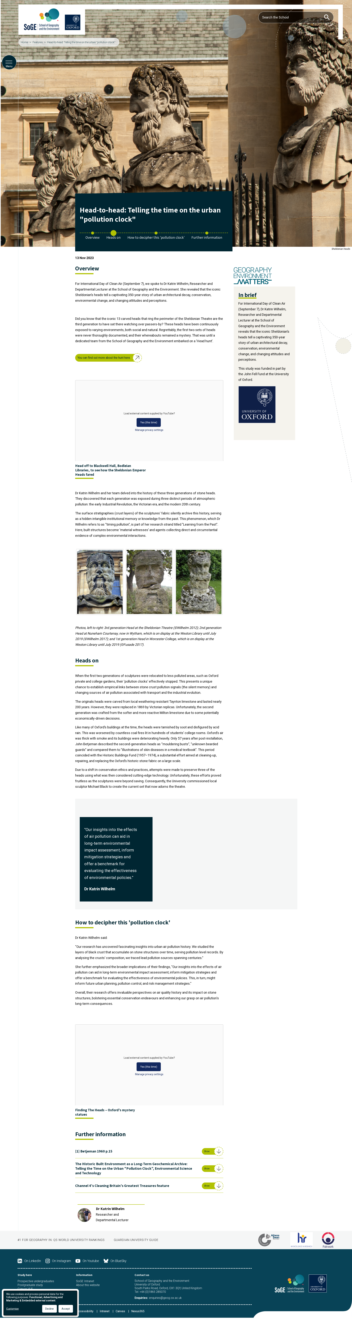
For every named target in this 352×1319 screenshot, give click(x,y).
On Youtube (91, 1261)
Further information (206, 237)
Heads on (113, 237)
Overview (92, 237)
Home (24, 42)
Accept (66, 1308)
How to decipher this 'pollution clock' (156, 237)
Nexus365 (137, 1311)
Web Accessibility (82, 1311)
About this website (88, 1285)
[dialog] (40, 1303)
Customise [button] (12, 1308)
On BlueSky (118, 1261)
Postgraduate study (30, 1285)
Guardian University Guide (136, 1240)
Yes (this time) (148, 422)
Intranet (105, 1311)
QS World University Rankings (79, 1240)
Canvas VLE (25, 1288)
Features (38, 42)
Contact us (142, 1275)
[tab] (149, 1153)
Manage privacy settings (149, 429)
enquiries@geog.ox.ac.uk (165, 1298)
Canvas (121, 1311)
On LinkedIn (32, 1261)
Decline (49, 1308)
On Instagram (61, 1261)
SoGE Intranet (85, 1281)
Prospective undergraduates (36, 1281)
